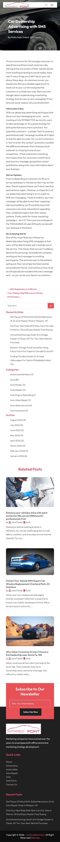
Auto (38, 37)
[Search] (51, 305)
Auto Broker (16, 384)
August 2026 (16, 420)
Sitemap (35, 837)
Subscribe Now (30, 712)
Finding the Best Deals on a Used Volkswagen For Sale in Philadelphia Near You (30, 360)
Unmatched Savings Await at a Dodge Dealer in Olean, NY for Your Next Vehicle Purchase (31, 338)
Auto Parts (11, 780)
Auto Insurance (17, 410)
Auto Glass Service (19, 405)
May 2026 (15, 435)
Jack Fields (16, 522)
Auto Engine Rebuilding (21, 395)
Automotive (12, 765)
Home (9, 761)
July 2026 (15, 425)
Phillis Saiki (16, 37)
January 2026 (17, 456)
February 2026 (17, 450)
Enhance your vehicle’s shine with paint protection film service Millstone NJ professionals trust (26, 515)
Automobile (12, 769)
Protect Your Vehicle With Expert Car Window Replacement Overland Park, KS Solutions (28, 583)
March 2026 (16, 445)
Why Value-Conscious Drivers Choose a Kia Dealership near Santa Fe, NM (27, 653)
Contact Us (11, 784)
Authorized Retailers (20, 374)
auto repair (12, 773)
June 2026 (15, 430)
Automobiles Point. (35, 834)
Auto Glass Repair (19, 400)
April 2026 (15, 440)
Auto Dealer (16, 390)
